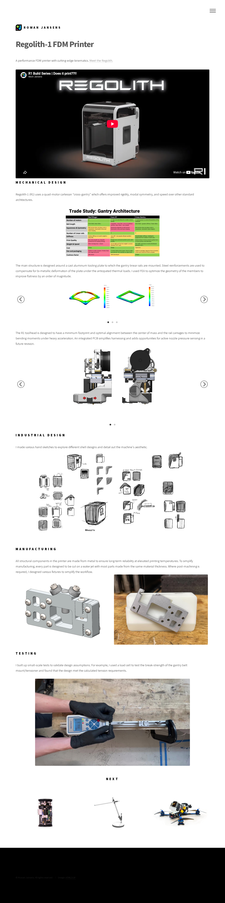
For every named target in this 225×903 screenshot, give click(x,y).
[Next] (204, 299)
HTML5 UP (71, 877)
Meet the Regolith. (101, 60)
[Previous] (21, 299)
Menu (213, 10)
